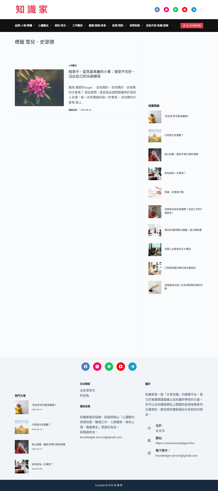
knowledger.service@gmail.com (177, 455)
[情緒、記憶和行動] (154, 192)
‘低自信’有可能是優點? (176, 116)
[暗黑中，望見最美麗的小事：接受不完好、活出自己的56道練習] (39, 87)
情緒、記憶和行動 (174, 192)
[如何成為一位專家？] (154, 173)
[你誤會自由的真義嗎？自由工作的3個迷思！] (154, 211)
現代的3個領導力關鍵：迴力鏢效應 (183, 230)
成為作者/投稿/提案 (157, 25)
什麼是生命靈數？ (174, 135)
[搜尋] (201, 9)
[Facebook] (157, 9)
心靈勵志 (43, 25)
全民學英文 (87, 390)
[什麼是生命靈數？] (154, 135)
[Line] (175, 9)
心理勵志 (73, 65)
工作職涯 (77, 25)
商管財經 (135, 25)
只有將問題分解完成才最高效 (180, 267)
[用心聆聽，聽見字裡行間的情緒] (154, 154)
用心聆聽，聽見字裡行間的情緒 (181, 154)
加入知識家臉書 (193, 25)
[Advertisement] (175, 63)
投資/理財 (117, 25)
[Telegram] (194, 9)
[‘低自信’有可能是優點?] (154, 116)
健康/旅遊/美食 (97, 25)
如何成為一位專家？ (175, 173)
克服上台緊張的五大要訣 (178, 249)
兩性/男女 (60, 25)
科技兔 (84, 395)
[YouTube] (184, 9)
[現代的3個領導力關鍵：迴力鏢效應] (154, 230)
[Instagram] (166, 9)
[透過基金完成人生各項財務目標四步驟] (154, 287)
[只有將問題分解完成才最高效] (154, 268)
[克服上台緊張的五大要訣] (154, 249)
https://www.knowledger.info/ (175, 443)
